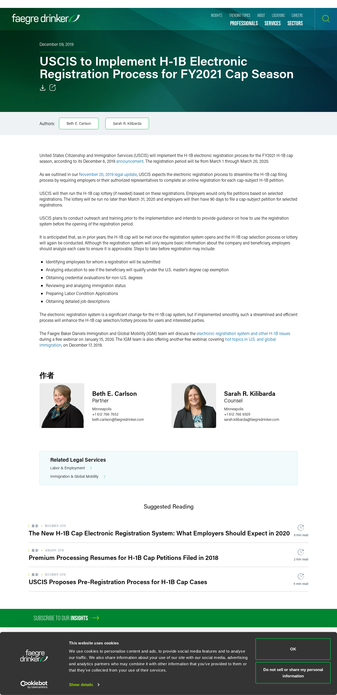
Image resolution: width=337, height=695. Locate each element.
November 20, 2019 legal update (108, 174)
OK (293, 649)
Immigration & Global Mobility (74, 476)
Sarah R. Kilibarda (127, 123)
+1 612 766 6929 (237, 414)
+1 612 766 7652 (105, 414)
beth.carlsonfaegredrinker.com (118, 419)
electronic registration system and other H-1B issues (243, 333)
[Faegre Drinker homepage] (46, 19)
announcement (129, 161)
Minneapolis (101, 408)
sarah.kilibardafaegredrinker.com (251, 419)
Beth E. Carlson (79, 123)
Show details (81, 684)
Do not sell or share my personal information (293, 672)
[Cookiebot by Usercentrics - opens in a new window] (34, 685)
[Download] (43, 87)
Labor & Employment (67, 467)
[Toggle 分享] (53, 87)
